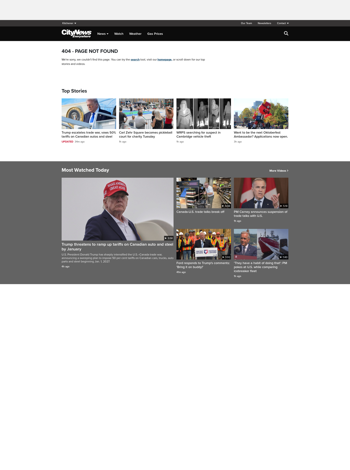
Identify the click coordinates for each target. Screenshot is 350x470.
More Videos (277, 171)
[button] (281, 23)
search (135, 59)
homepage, (165, 59)
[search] (286, 33)
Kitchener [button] (67, 23)
